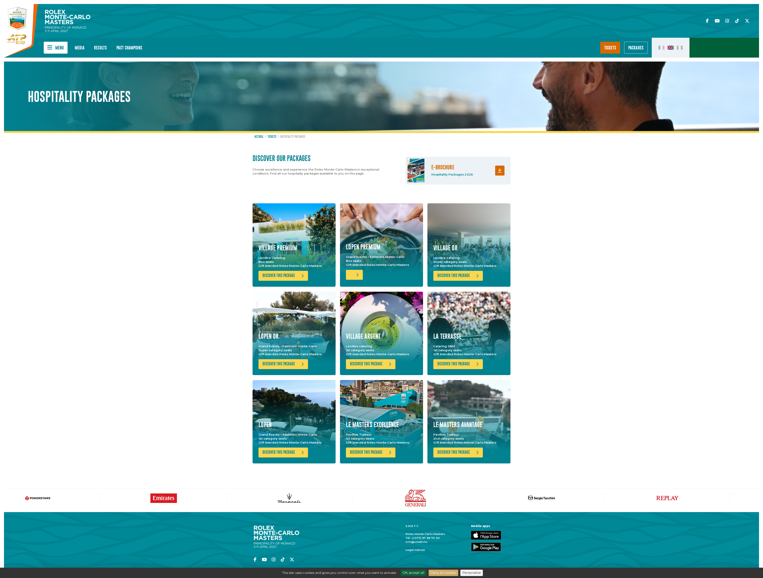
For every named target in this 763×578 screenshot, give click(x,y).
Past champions (129, 48)
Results (100, 48)
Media (79, 48)
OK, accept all (413, 573)
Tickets (610, 48)
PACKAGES (636, 48)
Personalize (471, 573)
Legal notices (415, 549)
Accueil (259, 137)
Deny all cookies (443, 573)
